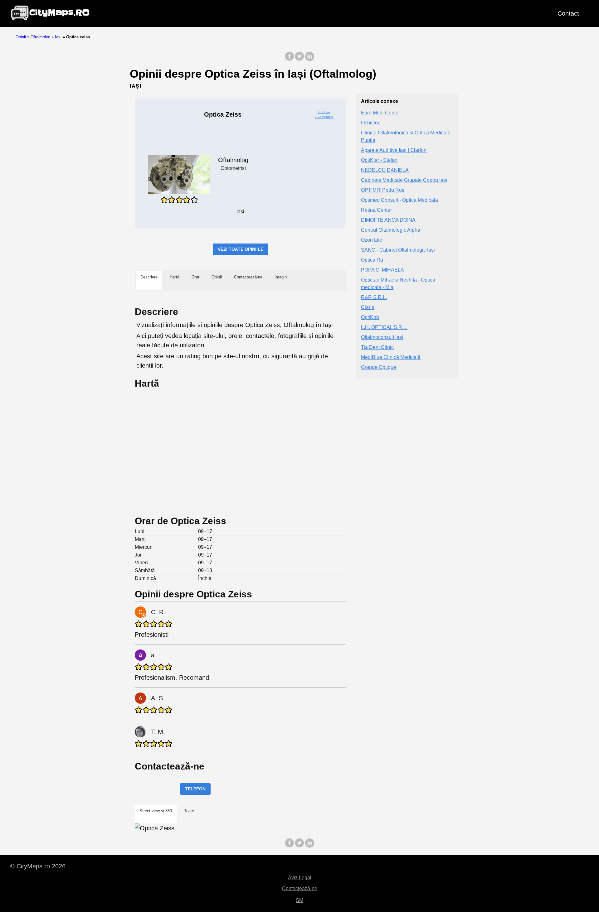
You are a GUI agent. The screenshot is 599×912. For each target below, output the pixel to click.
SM (299, 900)
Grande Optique (378, 367)
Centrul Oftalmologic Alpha (390, 230)
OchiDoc (370, 122)
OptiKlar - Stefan (379, 160)
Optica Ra (372, 260)
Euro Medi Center (380, 112)
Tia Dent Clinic (377, 347)
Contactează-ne (299, 888)
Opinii (21, 37)
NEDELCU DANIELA (385, 170)
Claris (367, 307)
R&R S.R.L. (374, 297)
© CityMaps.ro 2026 (38, 866)
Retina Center (376, 210)
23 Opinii (324, 112)
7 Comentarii (324, 116)
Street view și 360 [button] (155, 810)
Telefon (195, 788)
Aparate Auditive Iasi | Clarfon (393, 150)
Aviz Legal (299, 877)
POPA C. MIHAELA (382, 270)
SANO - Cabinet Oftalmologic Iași (398, 250)
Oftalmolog (40, 37)
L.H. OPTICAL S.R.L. (384, 327)
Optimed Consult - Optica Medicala (399, 200)
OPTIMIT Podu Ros (382, 190)
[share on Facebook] (290, 59)
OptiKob (370, 317)
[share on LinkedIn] (309, 59)
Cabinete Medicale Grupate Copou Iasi (404, 180)
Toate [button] (189, 810)
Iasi (58, 37)
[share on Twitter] (299, 59)
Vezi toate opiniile (240, 249)
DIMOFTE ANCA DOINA (388, 220)
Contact (568, 13)
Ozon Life (371, 240)
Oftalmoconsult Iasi (382, 337)
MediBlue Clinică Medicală (391, 357)
